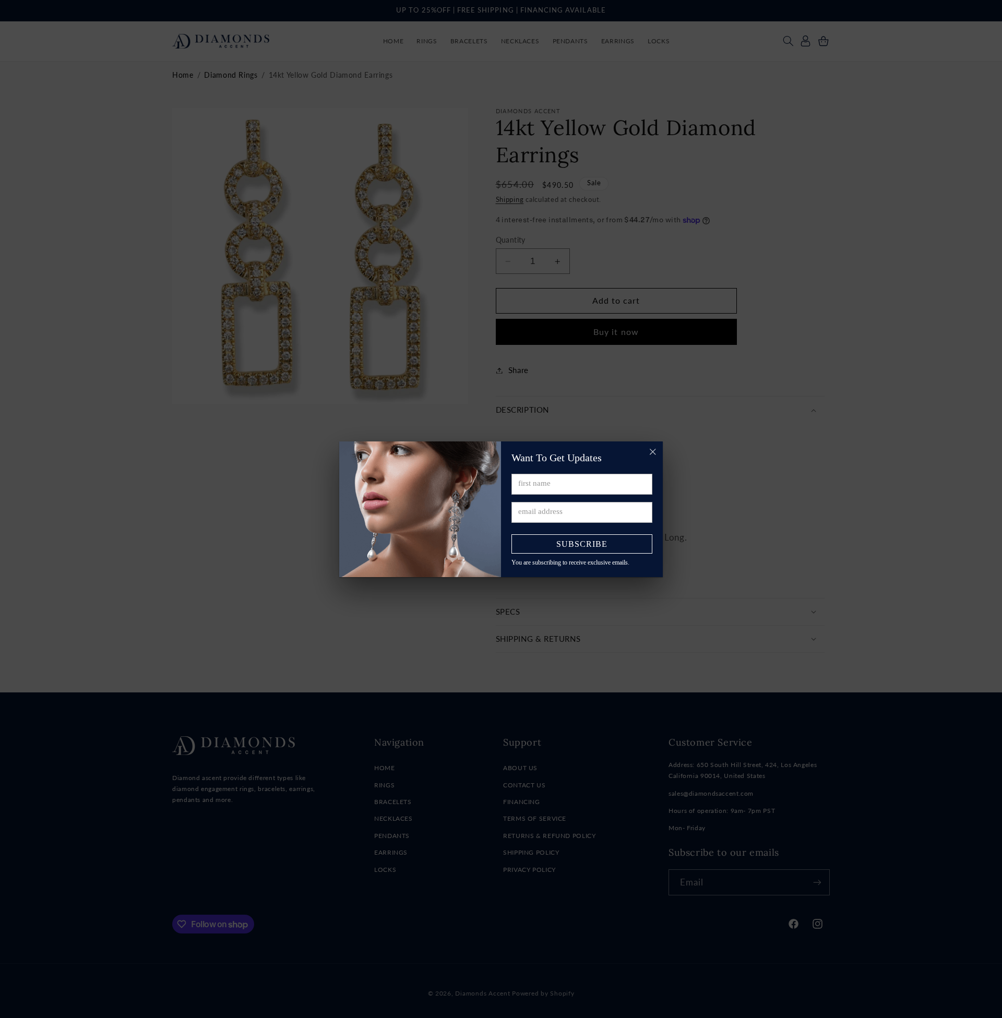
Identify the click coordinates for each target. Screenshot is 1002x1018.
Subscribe (581, 544)
